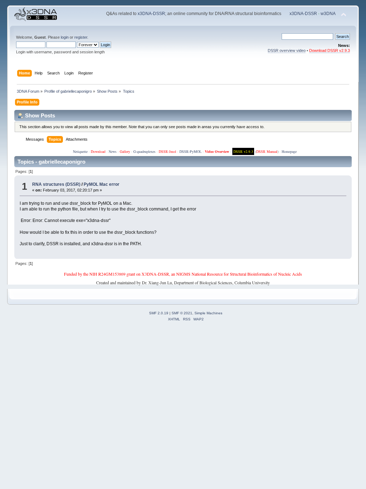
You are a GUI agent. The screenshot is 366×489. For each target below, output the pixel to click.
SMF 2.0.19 (158, 313)
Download (98, 151)
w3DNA (328, 13)
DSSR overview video (287, 50)
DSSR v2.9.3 (243, 151)
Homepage (289, 151)
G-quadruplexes (144, 151)
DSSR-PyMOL (190, 151)
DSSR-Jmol (167, 151)
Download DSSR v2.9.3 (329, 50)
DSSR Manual (266, 151)
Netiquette (80, 151)
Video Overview (217, 151)
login (65, 37)
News (113, 151)
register (80, 37)
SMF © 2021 (182, 313)
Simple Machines (208, 313)
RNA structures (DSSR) (56, 184)
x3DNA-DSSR (151, 13)
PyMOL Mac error (101, 184)
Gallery (125, 151)
